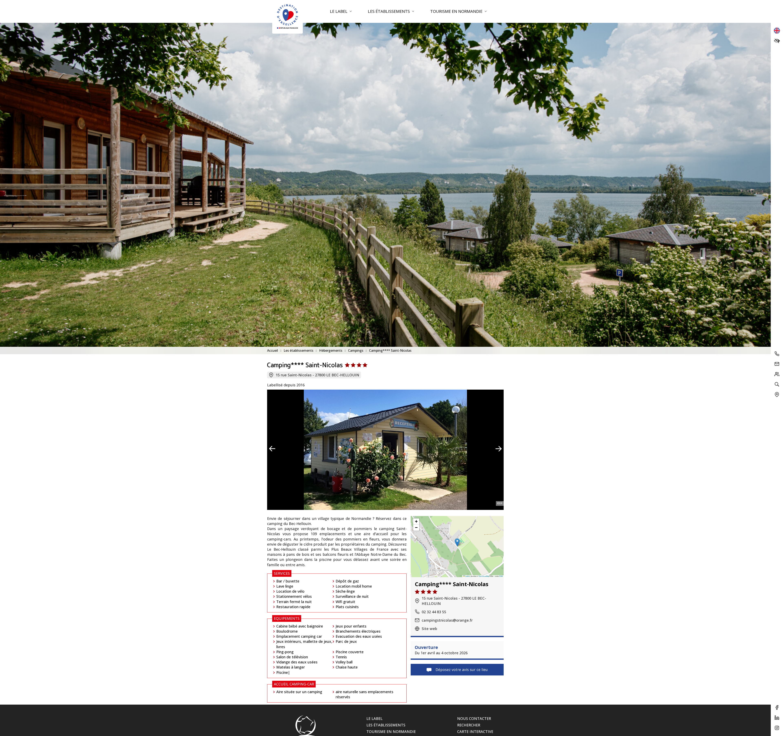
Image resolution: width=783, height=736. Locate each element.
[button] (457, 542)
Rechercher (468, 725)
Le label (339, 11)
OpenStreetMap (484, 576)
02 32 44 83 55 (434, 611)
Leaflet (467, 576)
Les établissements (389, 11)
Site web (429, 628)
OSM (501, 576)
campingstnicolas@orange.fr (447, 620)
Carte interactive (475, 731)
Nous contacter (474, 718)
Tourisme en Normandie (456, 11)
